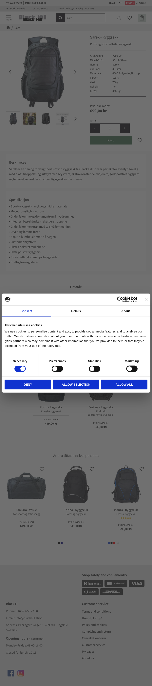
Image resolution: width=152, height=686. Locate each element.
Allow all (124, 384)
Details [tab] (76, 311)
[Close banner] (146, 299)
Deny (28, 384)
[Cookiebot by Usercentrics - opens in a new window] (120, 300)
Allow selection (76, 384)
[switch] (57, 369)
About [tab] (125, 311)
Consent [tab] (26, 311)
